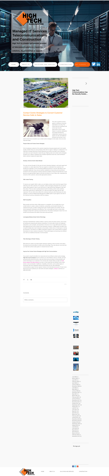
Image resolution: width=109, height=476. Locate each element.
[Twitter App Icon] (94, 64)
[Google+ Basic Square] (77, 467)
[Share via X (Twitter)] (27, 279)
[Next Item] (86, 83)
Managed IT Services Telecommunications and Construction (29, 35)
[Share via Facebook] (24, 279)
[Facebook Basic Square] (73, 467)
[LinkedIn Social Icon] (98, 64)
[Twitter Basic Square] (75, 467)
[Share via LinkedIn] (31, 279)
